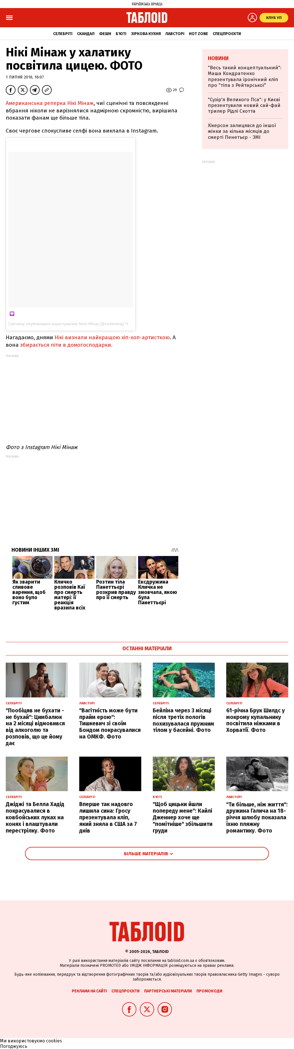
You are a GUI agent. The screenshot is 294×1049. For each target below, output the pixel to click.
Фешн (105, 33)
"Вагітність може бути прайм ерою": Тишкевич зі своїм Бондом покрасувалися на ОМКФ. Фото (110, 723)
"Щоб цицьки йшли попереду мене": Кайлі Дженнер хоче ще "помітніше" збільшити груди (182, 817)
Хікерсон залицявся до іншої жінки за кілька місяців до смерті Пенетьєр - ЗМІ (242, 131)
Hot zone (198, 33)
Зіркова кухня (146, 33)
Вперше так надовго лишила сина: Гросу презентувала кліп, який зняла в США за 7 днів (108, 817)
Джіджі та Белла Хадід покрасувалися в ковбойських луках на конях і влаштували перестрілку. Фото (35, 817)
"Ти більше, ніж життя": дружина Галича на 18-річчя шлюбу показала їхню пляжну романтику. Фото (257, 817)
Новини (218, 58)
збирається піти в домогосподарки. (66, 345)
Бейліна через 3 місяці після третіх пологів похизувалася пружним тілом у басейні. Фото (183, 720)
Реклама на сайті (89, 991)
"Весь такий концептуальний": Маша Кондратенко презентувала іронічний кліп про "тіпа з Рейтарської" (244, 76)
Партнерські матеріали (168, 991)
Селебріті (62, 33)
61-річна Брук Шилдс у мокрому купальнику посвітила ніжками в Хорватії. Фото (255, 720)
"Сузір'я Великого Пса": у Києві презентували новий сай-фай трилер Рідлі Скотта (244, 105)
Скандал (85, 33)
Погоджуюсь (13, 1046)
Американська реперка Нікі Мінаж (50, 103)
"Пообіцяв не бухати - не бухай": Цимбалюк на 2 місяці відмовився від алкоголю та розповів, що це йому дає (35, 727)
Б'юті (121, 33)
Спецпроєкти (227, 33)
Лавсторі (174, 33)
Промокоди (209, 991)
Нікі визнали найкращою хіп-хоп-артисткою (112, 337)
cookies (54, 1041)
